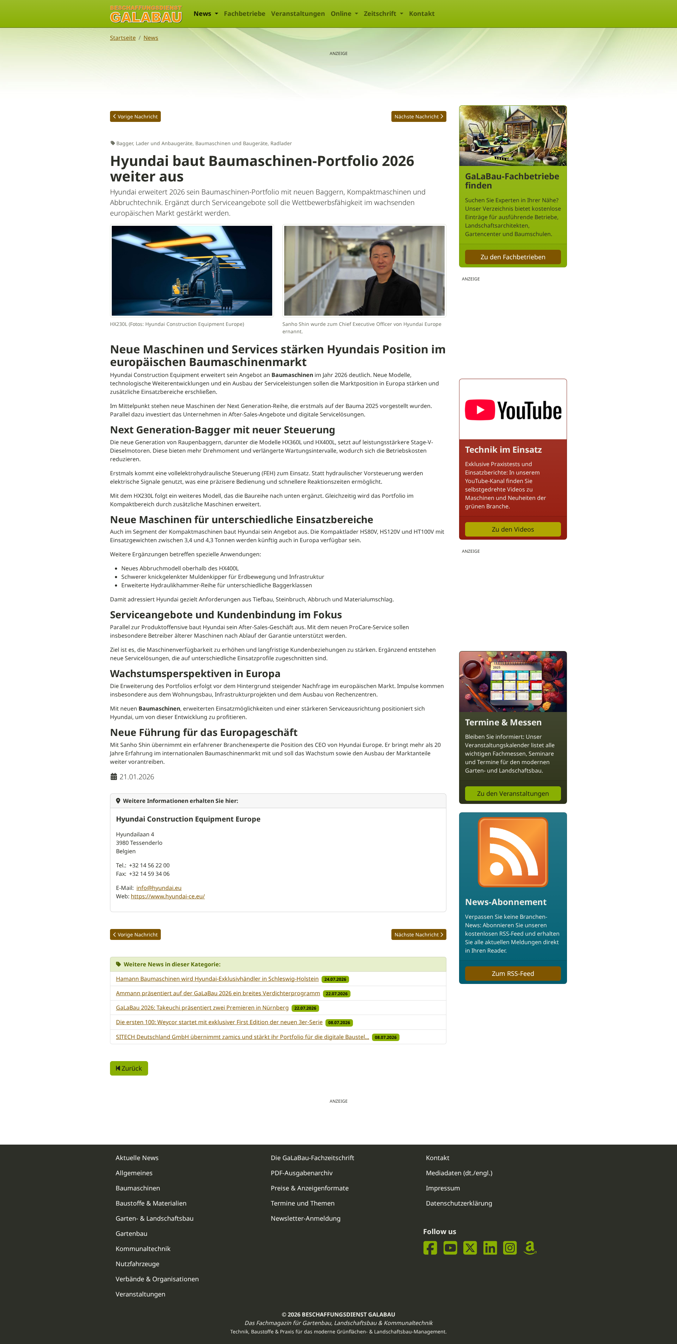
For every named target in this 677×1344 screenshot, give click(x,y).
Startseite (123, 38)
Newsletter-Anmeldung (306, 1218)
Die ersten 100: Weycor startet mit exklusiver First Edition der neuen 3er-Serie (219, 1022)
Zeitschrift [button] (381, 13)
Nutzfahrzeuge (137, 1263)
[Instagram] (510, 1248)
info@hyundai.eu (159, 888)
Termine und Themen (303, 1203)
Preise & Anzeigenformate (310, 1188)
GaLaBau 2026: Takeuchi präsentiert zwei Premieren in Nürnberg (202, 1007)
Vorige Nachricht (138, 116)
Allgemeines (134, 1173)
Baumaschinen (138, 1188)
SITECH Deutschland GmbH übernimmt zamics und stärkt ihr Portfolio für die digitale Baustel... (242, 1037)
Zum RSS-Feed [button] (513, 973)
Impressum (443, 1188)
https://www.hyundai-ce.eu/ (168, 896)
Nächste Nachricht (417, 116)
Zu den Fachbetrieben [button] (513, 257)
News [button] (203, 13)
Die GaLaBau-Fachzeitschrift (312, 1157)
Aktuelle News (137, 1157)
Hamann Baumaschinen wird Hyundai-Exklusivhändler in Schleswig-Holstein (217, 979)
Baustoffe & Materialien (151, 1203)
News (151, 38)
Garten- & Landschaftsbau (155, 1218)
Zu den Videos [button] (513, 529)
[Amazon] (530, 1248)
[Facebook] (430, 1248)
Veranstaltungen (298, 13)
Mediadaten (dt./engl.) (459, 1173)
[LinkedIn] (490, 1248)
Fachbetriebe (245, 13)
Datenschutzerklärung (459, 1203)
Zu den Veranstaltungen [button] (513, 793)
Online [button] (342, 13)
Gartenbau (131, 1233)
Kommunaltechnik (143, 1248)
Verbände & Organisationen (157, 1279)
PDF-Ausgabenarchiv (302, 1173)
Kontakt (422, 13)
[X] (470, 1248)
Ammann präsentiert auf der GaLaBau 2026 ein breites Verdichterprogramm (218, 993)
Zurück (131, 1068)
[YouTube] (450, 1248)
